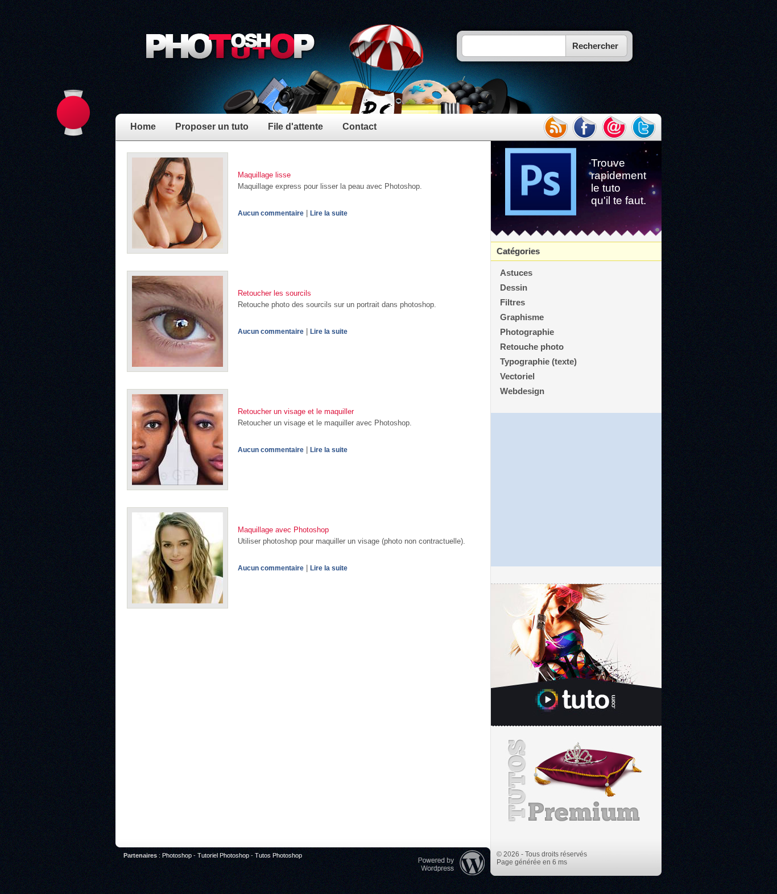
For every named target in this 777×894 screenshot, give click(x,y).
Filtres (512, 302)
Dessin (513, 287)
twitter (643, 127)
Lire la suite (329, 213)
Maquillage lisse (264, 175)
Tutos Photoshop (278, 855)
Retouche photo (532, 346)
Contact (359, 126)
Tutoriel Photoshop (223, 855)
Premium (576, 781)
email (614, 127)
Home (143, 126)
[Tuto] (576, 655)
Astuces (516, 273)
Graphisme (522, 317)
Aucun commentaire (271, 213)
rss (555, 127)
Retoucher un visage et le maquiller (296, 411)
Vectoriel (517, 376)
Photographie (527, 332)
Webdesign (522, 391)
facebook (584, 127)
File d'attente (295, 126)
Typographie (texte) (538, 361)
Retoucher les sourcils (274, 293)
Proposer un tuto (212, 126)
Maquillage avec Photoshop (283, 529)
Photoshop (177, 855)
